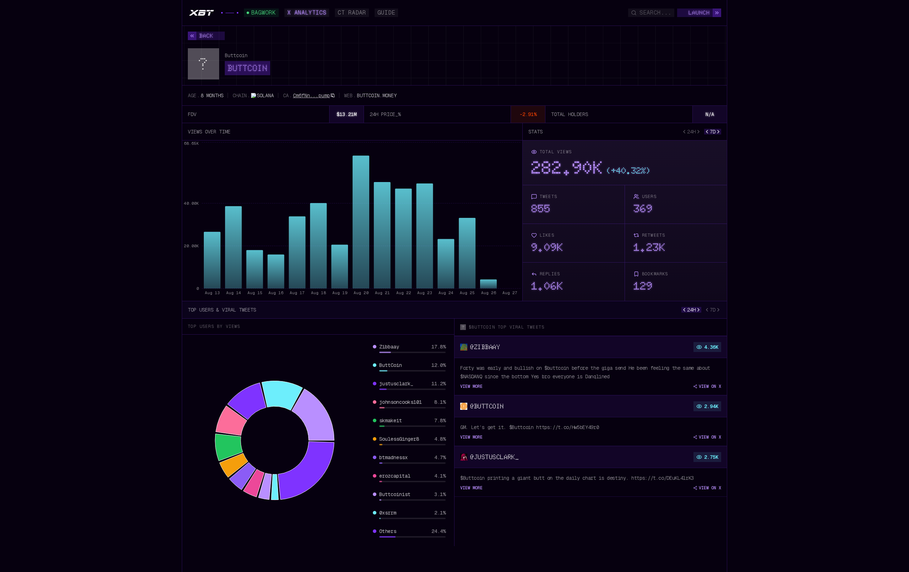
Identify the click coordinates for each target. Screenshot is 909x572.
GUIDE (386, 12)
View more (471, 386)
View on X (710, 386)
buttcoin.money (377, 95)
